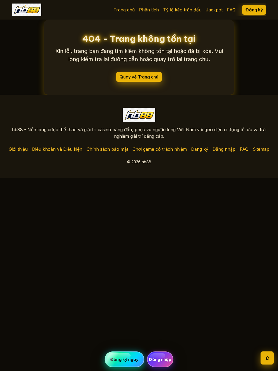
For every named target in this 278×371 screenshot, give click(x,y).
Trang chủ (124, 9)
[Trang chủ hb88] (26, 9)
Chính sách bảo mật (107, 149)
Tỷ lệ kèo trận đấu (182, 9)
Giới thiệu (18, 149)
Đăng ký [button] (254, 9)
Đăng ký (199, 149)
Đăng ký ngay (124, 359)
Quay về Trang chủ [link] (139, 77)
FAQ (231, 9)
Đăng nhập (224, 149)
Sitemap (261, 149)
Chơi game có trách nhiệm (159, 149)
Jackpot (214, 9)
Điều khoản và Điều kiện (57, 149)
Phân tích (149, 9)
